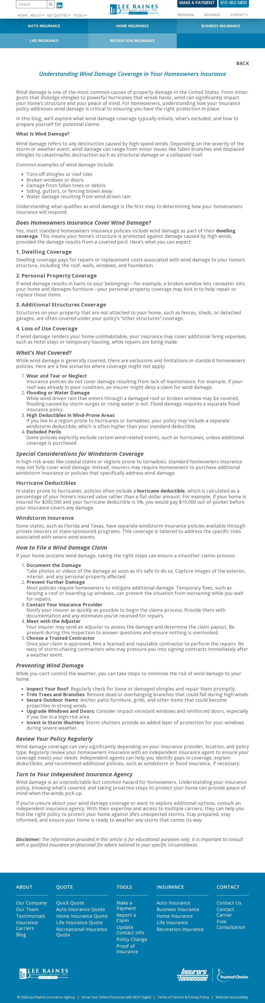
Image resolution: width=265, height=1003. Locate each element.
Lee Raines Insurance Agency (52, 997)
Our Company (31, 903)
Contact (238, 15)
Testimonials (30, 916)
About (36, 15)
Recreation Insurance (132, 40)
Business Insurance (220, 25)
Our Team (27, 909)
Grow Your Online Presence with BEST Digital (116, 997)
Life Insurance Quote (79, 922)
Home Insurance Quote (82, 916)
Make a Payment (126, 906)
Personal (186, 15)
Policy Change (131, 939)
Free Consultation (231, 924)
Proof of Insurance (127, 949)
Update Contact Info (130, 930)
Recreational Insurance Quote (81, 932)
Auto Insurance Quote (80, 909)
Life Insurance (44, 40)
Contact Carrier (225, 912)
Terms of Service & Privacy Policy (183, 997)
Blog (21, 934)
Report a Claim (126, 918)
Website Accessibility (232, 997)
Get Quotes (57, 15)
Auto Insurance (44, 25)
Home (22, 15)
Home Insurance (132, 25)
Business (212, 15)
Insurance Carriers (27, 925)
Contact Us (229, 903)
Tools (79, 15)
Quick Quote (70, 903)
